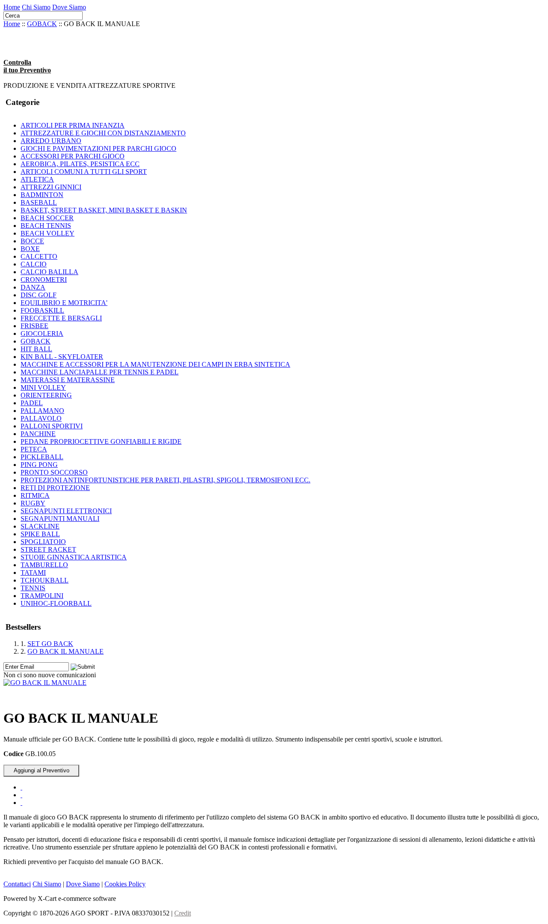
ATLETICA (37, 179)
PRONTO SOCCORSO (54, 472)
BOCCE (32, 241)
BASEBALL (39, 202)
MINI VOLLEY (43, 387)
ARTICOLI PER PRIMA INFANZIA (73, 125)
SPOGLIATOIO (43, 541)
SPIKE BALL (40, 534)
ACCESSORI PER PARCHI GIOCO (73, 156)
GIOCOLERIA (42, 333)
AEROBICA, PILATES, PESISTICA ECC (80, 163)
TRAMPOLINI (42, 595)
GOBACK (42, 23)
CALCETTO (39, 256)
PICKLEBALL (42, 457)
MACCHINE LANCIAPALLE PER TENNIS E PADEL (100, 372)
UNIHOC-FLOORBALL (56, 603)
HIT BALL (36, 349)
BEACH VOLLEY (47, 233)
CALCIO (34, 264)
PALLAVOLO (41, 418)
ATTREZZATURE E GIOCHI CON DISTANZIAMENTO (103, 133)
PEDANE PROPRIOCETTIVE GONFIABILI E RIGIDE (101, 441)
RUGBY (33, 503)
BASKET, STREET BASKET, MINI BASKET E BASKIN (104, 210)
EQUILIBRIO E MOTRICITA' (64, 302)
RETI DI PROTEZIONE (55, 487)
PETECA (34, 449)
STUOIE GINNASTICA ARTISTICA (74, 557)
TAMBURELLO (44, 564)
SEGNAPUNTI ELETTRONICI (66, 510)
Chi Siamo (36, 7)
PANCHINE (38, 433)
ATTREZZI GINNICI (51, 187)
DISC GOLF (39, 295)
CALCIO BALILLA (49, 271)
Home (11, 7)
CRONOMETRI (44, 279)
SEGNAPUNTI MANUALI (60, 518)
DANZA (33, 287)
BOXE (30, 248)
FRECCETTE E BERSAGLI (61, 318)
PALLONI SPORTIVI (52, 426)
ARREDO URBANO (51, 140)
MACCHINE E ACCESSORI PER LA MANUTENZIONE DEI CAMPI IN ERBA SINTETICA (155, 364)
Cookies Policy (125, 884)
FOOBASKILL (42, 310)
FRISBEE (34, 325)
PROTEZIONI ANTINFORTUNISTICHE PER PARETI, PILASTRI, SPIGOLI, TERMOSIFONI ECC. (165, 480)
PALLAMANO (42, 410)
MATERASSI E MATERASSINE (68, 379)
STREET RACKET (48, 549)
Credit (182, 913)
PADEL (32, 403)
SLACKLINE (40, 526)
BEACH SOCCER (47, 217)
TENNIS (33, 588)
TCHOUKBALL (44, 580)
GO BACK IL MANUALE (65, 651)
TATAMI (33, 572)
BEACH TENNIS (46, 225)
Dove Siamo (69, 7)
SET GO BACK (50, 643)
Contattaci (17, 884)
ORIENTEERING (46, 395)
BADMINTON (42, 194)
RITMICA (35, 495)
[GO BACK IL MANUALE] (44, 682)
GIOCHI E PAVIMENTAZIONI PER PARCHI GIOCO (98, 148)
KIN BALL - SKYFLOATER (62, 356)
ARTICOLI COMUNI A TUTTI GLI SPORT (84, 171)
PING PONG (39, 464)
